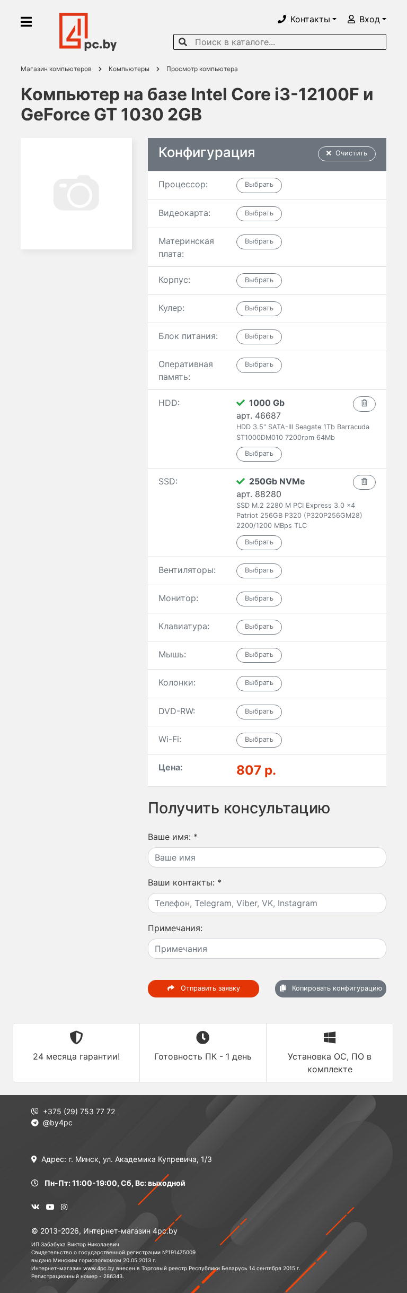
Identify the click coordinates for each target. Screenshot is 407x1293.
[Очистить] (364, 403)
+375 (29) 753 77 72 (79, 1111)
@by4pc (58, 1122)
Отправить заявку (209, 988)
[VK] (35, 1206)
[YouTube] (50, 1206)
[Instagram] (64, 1206)
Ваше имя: (173, 836)
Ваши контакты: (185, 882)
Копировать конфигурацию (336, 988)
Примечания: (175, 928)
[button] (307, 19)
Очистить (351, 153)
